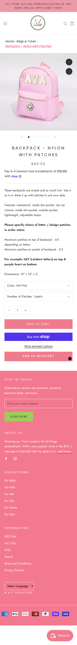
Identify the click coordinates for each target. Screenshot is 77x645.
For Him (9, 501)
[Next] (55, 137)
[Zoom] (69, 62)
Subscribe (19, 416)
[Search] (65, 23)
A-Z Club (10, 543)
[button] (38, 356)
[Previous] (21, 137)
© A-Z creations (18, 592)
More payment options (38, 346)
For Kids (9, 487)
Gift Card (10, 536)
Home (9, 41)
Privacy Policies (14, 570)
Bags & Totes (26, 41)
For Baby (10, 480)
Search (8, 556)
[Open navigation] (5, 23)
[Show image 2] (32, 137)
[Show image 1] (29, 137)
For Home (10, 507)
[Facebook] (5, 458)
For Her (9, 494)
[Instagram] (15, 458)
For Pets (9, 514)
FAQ (7, 550)
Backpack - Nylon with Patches (28, 46)
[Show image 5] (44, 137)
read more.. (64, 451)
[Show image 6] (48, 137)
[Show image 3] (36, 137)
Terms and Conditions (17, 563)
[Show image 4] (40, 137)
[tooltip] (70, 358)
